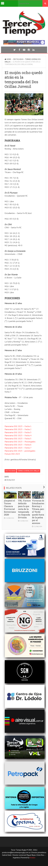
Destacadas (18, 59)
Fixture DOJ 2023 (12, 454)
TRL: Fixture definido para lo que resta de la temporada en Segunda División (24, 509)
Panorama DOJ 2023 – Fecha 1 (18, 426)
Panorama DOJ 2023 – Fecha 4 (18, 435)
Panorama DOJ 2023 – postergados (20, 450)
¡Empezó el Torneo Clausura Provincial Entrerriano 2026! (10, 507)
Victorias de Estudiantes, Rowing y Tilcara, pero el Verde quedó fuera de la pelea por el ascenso (38, 511)
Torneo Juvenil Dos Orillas (28, 471)
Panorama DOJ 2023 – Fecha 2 (18, 429)
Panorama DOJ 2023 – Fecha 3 (18, 432)
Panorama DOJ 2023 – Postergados (20, 441)
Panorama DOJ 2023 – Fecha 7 (18, 447)
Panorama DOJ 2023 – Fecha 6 (18, 444)
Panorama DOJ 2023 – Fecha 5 (18, 438)
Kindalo (32, 858)
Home (9, 59)
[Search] (45, 3)
